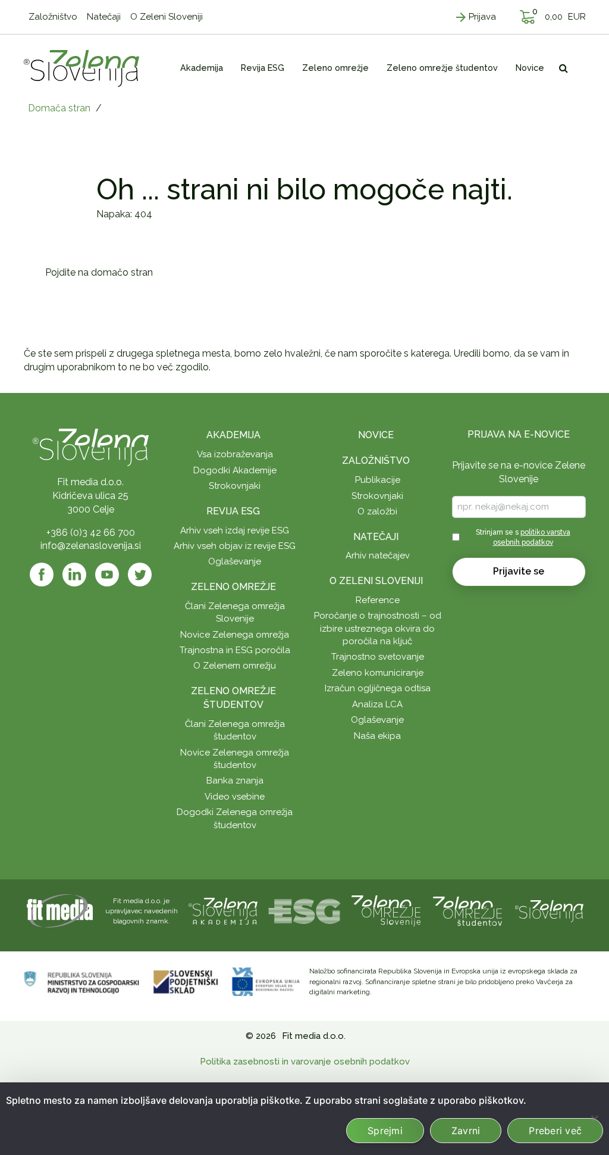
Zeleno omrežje (233, 586)
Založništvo (376, 460)
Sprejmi (385, 1131)
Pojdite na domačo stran (99, 272)
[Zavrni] (594, 1119)
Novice (376, 435)
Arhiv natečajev (378, 555)
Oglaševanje (234, 561)
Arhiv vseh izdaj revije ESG (234, 530)
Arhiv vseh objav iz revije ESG (235, 546)
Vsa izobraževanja (235, 454)
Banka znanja (234, 780)
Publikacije (377, 480)
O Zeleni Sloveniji (376, 580)
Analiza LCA (377, 704)
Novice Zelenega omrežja (234, 634)
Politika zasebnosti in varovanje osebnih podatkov (305, 1061)
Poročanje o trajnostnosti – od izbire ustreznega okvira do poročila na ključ (377, 628)
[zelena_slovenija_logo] (549, 910)
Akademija (233, 435)
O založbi (377, 511)
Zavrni (466, 1131)
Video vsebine (235, 796)
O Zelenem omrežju (234, 665)
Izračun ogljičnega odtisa (378, 688)
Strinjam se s (523, 537)
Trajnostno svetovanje (377, 656)
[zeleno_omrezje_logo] (385, 910)
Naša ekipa (377, 736)
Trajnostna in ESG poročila (235, 650)
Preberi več (555, 1131)
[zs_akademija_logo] (223, 910)
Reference (378, 600)
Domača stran (59, 108)
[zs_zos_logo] (467, 910)
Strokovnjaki (234, 485)
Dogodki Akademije (235, 470)
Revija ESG (233, 511)
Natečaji (375, 536)
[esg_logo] (304, 910)
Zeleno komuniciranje (377, 672)
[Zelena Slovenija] (81, 67)
